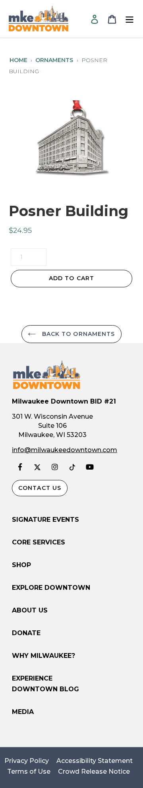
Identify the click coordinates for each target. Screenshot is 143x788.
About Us (30, 610)
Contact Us (39, 488)
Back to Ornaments (77, 333)
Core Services (38, 542)
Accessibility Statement (94, 761)
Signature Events (45, 519)
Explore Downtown (51, 587)
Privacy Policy (26, 761)
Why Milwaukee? (43, 655)
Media (23, 712)
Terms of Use (28, 771)
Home (18, 60)
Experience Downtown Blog (45, 684)
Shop (21, 565)
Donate (26, 633)
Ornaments (54, 60)
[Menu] (129, 19)
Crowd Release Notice (94, 771)
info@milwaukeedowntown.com (64, 450)
